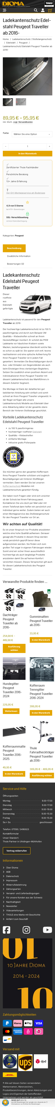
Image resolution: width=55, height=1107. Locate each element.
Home (6, 39)
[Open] (4, 10)
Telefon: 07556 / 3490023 (16, 829)
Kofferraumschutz (12, 486)
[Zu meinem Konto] (42, 10)
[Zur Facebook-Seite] (6, 930)
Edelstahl (11, 42)
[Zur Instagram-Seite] (26, 930)
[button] (5, 1102)
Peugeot (23, 42)
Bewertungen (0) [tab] (15, 263)
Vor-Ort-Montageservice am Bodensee (25, 193)
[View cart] (50, 10)
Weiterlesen (11, 711)
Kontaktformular (11, 833)
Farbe (6, 133)
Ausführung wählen (14, 648)
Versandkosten (25, 122)
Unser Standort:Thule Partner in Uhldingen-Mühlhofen (22, 840)
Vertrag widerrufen (16, 850)
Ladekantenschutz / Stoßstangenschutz (32, 39)
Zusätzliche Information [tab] (18, 256)
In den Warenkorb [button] (41, 640)
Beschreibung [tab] (14, 248)
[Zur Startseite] (27, 4)
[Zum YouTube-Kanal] (47, 930)
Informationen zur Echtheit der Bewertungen (25, 1104)
